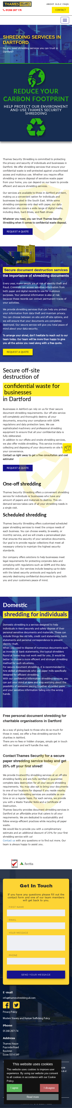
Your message (18, 932)
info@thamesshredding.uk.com (19, 998)
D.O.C (58, 4)
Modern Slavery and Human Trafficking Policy (26, 1018)
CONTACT (60, 9)
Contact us (9, 840)
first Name (16, 907)
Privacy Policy (10, 1012)
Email (12, 920)
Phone (13, 955)
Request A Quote (18, 231)
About (50, 4)
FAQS (66, 4)
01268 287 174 (13, 10)
